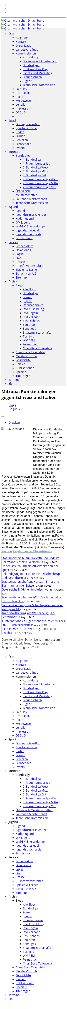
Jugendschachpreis (28, 234)
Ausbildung (30, 57)
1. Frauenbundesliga (36, 163)
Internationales (33, 305)
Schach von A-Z (26, 274)
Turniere (14, 152)
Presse (20, 262)
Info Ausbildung (33, 309)
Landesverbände (27, 49)
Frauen (20, 136)
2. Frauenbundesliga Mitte (40, 183)
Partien (21, 364)
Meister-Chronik (26, 356)
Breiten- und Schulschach (40, 61)
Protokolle (23, 93)
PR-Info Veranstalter (29, 266)
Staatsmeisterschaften (38, 332)
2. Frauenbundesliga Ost (39, 187)
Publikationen (25, 368)
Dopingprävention (28, 124)
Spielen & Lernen (27, 270)
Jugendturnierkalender (31, 215)
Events (20, 148)
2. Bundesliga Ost (34, 175)
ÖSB (11, 34)
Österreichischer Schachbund (21, 639)
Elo (11, 384)
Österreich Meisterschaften (27, 193)
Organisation (24, 46)
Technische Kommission (39, 85)
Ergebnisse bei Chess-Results (32, 551)
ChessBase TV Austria (37, 348)
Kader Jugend (25, 218)
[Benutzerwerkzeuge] (2, 416)
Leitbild (21, 104)
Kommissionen (26, 53)
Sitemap (21, 277)
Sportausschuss (26, 128)
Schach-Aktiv (24, 246)
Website (6, 551)
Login (19, 254)
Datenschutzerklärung (16, 643)
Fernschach (23, 144)
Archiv (13, 281)
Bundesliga (23, 156)
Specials (21, 372)
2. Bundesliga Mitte (35, 171)
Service (13, 242)
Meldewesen (24, 101)
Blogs (19, 285)
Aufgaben (22, 38)
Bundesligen (31, 65)
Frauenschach (32, 77)
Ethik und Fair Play (35, 69)
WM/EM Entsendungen (31, 226)
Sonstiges (29, 329)
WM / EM (29, 340)
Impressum (23, 108)
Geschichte (23, 360)
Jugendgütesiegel (27, 230)
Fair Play (21, 89)
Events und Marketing (37, 73)
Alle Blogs (29, 289)
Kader (20, 132)
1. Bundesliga (32, 160)
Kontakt (21, 42)
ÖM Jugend (23, 222)
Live (18, 258)
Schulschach (24, 238)
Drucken (14, 423)
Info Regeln (30, 313)
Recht (19, 97)
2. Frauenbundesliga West (40, 179)
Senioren (22, 140)
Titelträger (23, 376)
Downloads (23, 250)
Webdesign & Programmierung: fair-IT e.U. (26, 645)
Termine (14, 380)
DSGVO (21, 112)
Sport (12, 120)
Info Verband (31, 317)
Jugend (27, 81)
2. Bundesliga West (35, 167)
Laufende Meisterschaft (31, 199)
